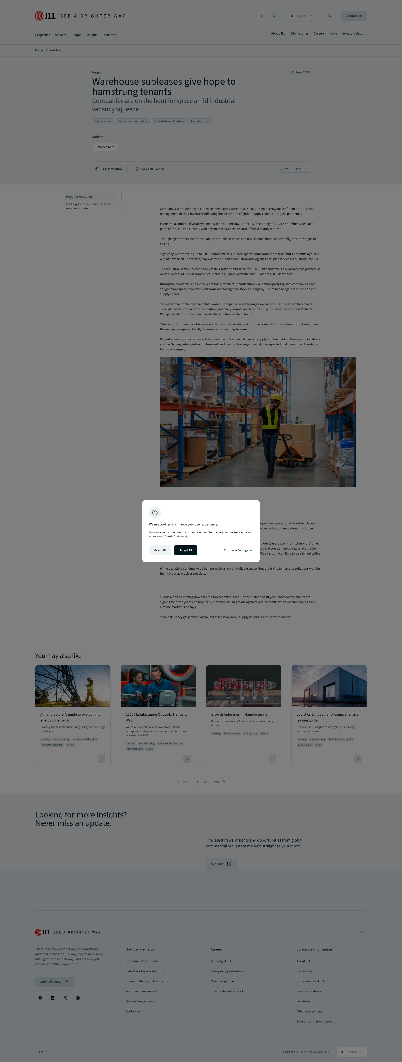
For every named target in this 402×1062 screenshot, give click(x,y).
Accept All (186, 550)
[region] (201, 531)
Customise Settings (238, 550)
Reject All (160, 550)
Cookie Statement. (176, 536)
